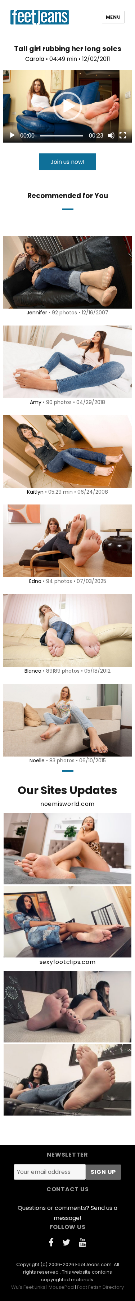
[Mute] (111, 135)
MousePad (61, 1287)
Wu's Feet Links (28, 1287)
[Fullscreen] (122, 135)
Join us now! (67, 162)
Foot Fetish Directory (100, 1287)
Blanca (32, 670)
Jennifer (37, 312)
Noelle (37, 760)
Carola (34, 59)
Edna (35, 581)
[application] (67, 106)
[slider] (61, 135)
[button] (67, 106)
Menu (113, 17)
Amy (35, 402)
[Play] (12, 135)
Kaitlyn (35, 491)
